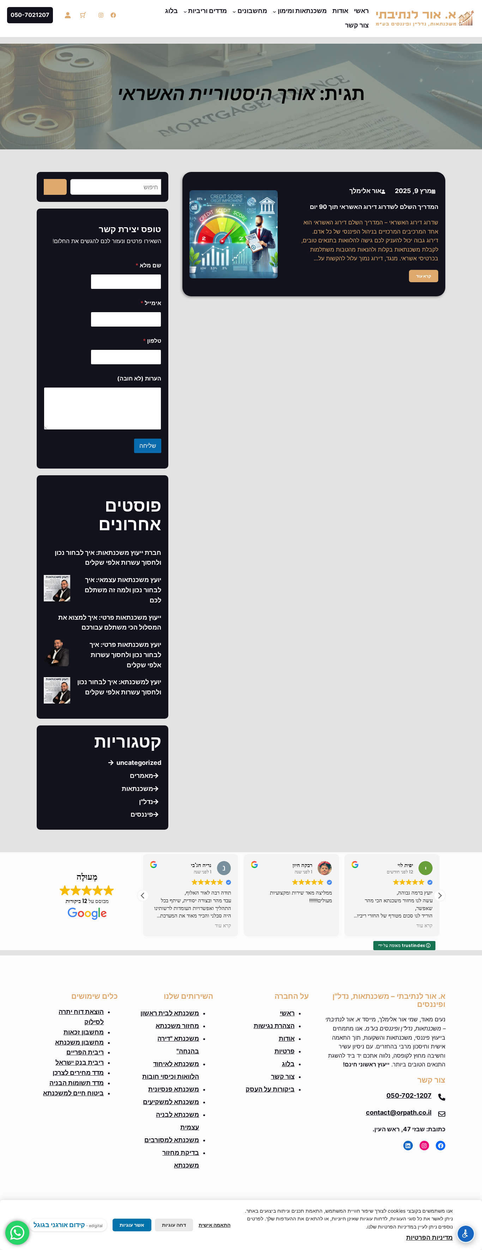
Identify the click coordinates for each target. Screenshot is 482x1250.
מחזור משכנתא (177, 1025)
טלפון (152, 341)
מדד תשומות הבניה (76, 1083)
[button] (439, 895)
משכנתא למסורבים (171, 1140)
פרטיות (285, 1051)
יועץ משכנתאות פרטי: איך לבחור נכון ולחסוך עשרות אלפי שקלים (125, 655)
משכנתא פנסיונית (173, 1089)
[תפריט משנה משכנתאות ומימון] (274, 11)
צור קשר (283, 1076)
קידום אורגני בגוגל (59, 1225)
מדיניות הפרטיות (429, 1237)
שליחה (147, 445)
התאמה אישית (214, 1225)
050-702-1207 (409, 1095)
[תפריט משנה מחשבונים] (234, 11)
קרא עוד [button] (223, 926)
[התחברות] (68, 15)
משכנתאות (137, 788)
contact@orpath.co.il (399, 1112)
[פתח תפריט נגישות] (466, 1234)
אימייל (150, 303)
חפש (55, 186)
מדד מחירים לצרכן (78, 1072)
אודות (287, 1038)
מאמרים (141, 775)
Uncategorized (138, 762)
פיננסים (142, 814)
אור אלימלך (365, 190)
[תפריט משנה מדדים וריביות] (185, 11)
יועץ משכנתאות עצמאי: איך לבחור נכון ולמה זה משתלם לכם (123, 590)
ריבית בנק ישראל (79, 1062)
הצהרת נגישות (274, 1025)
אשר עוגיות (132, 1225)
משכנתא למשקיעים (171, 1102)
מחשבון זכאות (84, 1032)
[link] (83, 15)
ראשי (287, 1013)
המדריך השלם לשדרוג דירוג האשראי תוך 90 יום (374, 206)
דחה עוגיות (174, 1225)
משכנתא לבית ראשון (169, 1013)
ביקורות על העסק (270, 1089)
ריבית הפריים (85, 1052)
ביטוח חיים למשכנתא (73, 1093)
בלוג (288, 1064)
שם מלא (148, 265)
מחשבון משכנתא (79, 1042)
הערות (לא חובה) (139, 378)
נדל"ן (146, 801)
